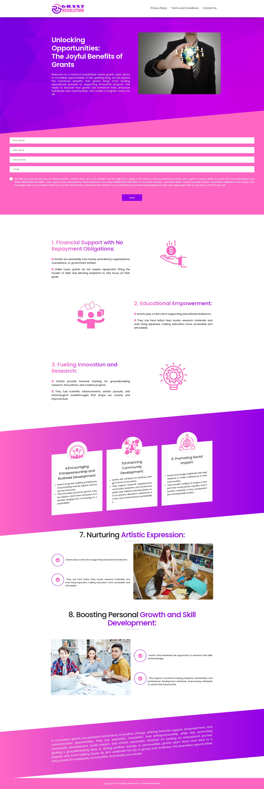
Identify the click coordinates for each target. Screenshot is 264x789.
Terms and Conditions (185, 8)
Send (132, 197)
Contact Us (210, 8)
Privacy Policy (159, 8)
